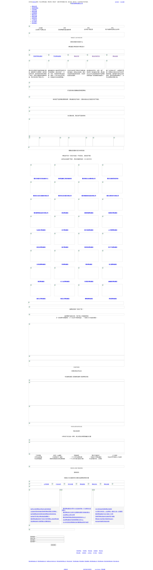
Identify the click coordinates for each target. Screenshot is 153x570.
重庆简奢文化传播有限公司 (89, 178)
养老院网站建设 (113, 298)
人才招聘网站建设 (112, 230)
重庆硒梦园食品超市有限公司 (41, 212)
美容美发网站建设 (88, 247)
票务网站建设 (89, 264)
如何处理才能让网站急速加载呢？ (40, 516)
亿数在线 (34, 1)
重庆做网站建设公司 (33, 561)
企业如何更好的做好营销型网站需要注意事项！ (44, 511)
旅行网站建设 (65, 247)
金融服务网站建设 (112, 281)
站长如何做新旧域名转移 (102, 521)
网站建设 (82, 484)
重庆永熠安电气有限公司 (113, 195)
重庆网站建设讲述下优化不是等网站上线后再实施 (45, 519)
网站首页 (34, 6)
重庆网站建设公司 (94, 561)
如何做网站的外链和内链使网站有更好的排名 (43, 514)
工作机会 (34, 19)
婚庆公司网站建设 (41, 298)
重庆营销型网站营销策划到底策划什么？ (74, 517)
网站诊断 (34, 16)
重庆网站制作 (101, 561)
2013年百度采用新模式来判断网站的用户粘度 (75, 522)
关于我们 (34, 21)
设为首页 (117, 1)
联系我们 (34, 23)
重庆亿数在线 (116, 561)
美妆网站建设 (65, 212)
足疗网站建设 (65, 230)
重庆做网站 (81, 561)
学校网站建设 (65, 264)
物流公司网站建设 (64, 298)
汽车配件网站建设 (88, 281)
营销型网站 (35, 8)
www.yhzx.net (97, 569)
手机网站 (34, 9)
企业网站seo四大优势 (69, 514)
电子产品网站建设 (112, 247)
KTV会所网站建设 (64, 281)
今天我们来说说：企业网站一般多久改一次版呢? (109, 511)
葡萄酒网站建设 (89, 298)
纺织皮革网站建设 (41, 247)
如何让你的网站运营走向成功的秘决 (41, 509)
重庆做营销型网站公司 (61, 561)
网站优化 (34, 14)
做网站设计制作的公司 (51, 561)
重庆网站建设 (76, 561)
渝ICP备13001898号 (87, 569)
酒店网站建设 (41, 281)
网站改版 (34, 11)
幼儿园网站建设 (113, 264)
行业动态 (58, 484)
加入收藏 (122, 1)
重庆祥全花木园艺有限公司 (65, 195)
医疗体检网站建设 (88, 230)
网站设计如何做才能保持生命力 (104, 519)
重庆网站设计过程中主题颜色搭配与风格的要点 (76, 512)
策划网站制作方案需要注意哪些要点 (41, 521)
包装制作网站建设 (112, 212)
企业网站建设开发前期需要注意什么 (73, 519)
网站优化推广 (70, 561)
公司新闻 (46, 484)
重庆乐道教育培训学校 (112, 178)
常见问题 (70, 484)
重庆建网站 (87, 561)
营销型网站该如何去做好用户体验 (105, 516)
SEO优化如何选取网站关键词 (103, 509)
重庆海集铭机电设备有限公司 (89, 195)
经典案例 (34, 13)
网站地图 (103, 569)
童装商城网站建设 (88, 212)
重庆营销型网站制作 (108, 561)
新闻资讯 (34, 18)
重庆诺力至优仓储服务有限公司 (41, 195)
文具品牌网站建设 (41, 264)
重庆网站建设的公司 (42, 561)
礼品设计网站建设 (41, 230)
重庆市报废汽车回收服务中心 (41, 178)
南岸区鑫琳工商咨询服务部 (65, 178)
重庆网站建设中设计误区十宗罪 (104, 514)
